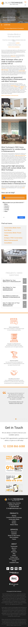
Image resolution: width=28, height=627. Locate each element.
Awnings (6, 208)
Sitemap (14, 560)
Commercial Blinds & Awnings (14, 517)
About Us (14, 548)
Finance (14, 539)
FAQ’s (21, 88)
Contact (14, 555)
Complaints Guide (14, 562)
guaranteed (13, 85)
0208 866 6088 (16, 446)
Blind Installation (14, 537)
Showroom (13, 56)
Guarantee (14, 533)
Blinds (6, 204)
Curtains (6, 209)
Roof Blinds (7, 230)
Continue (21, 217)
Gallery (14, 550)
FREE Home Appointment (20, 155)
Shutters (6, 206)
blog (22, 87)
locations (7, 25)
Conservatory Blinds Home (12, 228)
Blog (14, 553)
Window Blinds (14, 524)
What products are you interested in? (13, 202)
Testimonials (14, 546)
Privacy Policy (14, 557)
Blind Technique (4, 69)
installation (22, 86)
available (18, 43)
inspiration (16, 86)
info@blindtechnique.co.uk (14, 508)
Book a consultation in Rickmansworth (9, 95)
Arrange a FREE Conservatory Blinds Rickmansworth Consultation (13, 240)
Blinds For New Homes (14, 535)
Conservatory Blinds (14, 519)
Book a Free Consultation (14, 46)
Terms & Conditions (14, 559)
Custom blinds (22, 70)
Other (6, 211)
